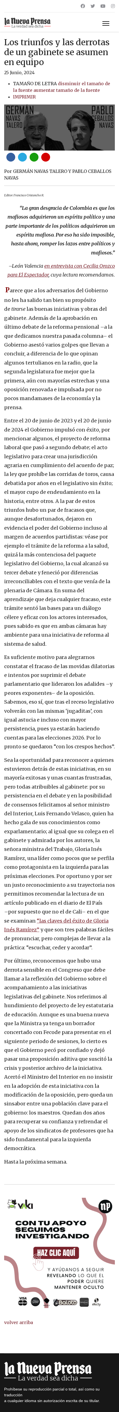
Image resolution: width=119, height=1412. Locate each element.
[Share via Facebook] (10, 157)
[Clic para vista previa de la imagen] (59, 128)
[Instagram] (113, 6)
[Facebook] (83, 6)
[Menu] (105, 23)
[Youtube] (102, 6)
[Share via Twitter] (22, 157)
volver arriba (18, 1322)
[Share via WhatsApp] (34, 157)
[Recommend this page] (45, 157)
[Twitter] (92, 6)
